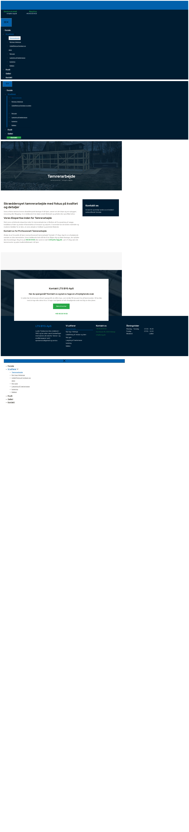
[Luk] (64, 361)
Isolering (12, 62)
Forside (8, 30)
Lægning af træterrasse (17, 58)
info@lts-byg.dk (67, 180)
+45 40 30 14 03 (55, 180)
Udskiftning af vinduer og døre (76, 335)
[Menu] (6, 22)
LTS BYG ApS (43, 326)
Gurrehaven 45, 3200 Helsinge (105, 332)
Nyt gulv (12, 54)
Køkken (12, 66)
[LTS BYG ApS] (10, 17)
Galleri (8, 74)
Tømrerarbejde (15, 38)
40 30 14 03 (30, 240)
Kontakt (9, 77)
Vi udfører (10, 34)
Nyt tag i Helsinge (15, 42)
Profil (8, 70)
